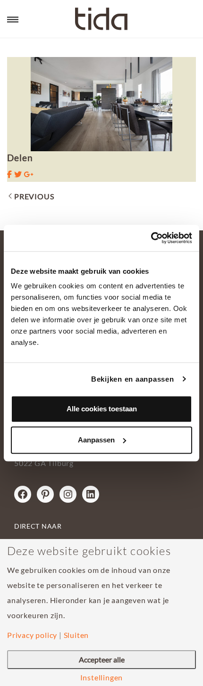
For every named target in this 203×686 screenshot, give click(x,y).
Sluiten (76, 635)
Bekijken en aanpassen (132, 379)
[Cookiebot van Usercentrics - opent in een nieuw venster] (151, 238)
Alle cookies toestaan (102, 409)
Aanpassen (96, 440)
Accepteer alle (102, 659)
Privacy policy (32, 635)
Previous (34, 196)
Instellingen (101, 677)
